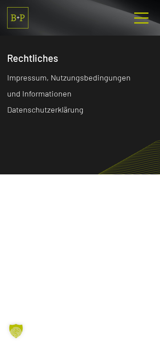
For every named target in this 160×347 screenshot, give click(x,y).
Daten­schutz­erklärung (45, 109)
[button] (16, 331)
